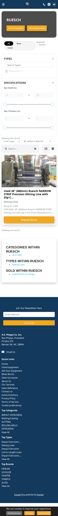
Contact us (7, 391)
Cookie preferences (12, 405)
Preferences (14, 513)
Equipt (40, 494)
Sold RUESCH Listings (23, 274)
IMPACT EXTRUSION (12, 414)
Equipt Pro (20, 494)
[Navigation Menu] (3, 4)
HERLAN (6, 468)
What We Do (8, 374)
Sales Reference (10, 388)
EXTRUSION (7, 428)
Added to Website (35, 141)
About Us (6, 381)
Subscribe (29, 322)
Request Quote (29, 219)
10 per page (8, 141)
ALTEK (5, 482)
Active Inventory (10, 394)
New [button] (18, 43)
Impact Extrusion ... (11, 441)
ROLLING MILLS (9, 425)
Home (5, 363)
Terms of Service (10, 401)
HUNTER (6, 475)
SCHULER (6, 472)
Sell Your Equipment (15, 28)
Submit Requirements (37, 28)
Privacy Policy (8, 398)
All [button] (9, 43)
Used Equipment (10, 367)
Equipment (40, 42)
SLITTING (6, 421)
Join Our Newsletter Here (29, 308)
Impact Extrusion (10, 448)
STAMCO (6, 479)
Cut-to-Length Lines (12, 452)
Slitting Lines (8, 445)
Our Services (8, 384)
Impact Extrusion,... (11, 455)
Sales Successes (10, 377)
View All (5, 432)
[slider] (5, 104)
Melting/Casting (10, 418)
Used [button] (10, 47)
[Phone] (44, 4)
